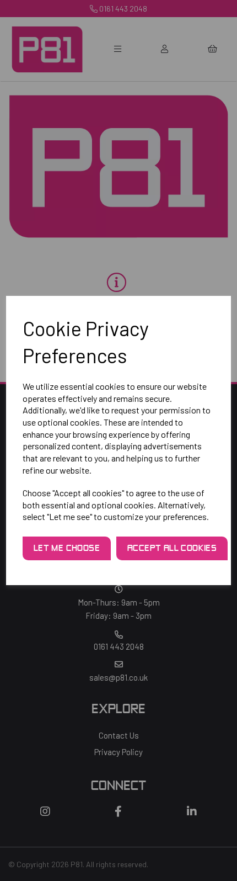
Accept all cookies (172, 548)
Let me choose (67, 548)
